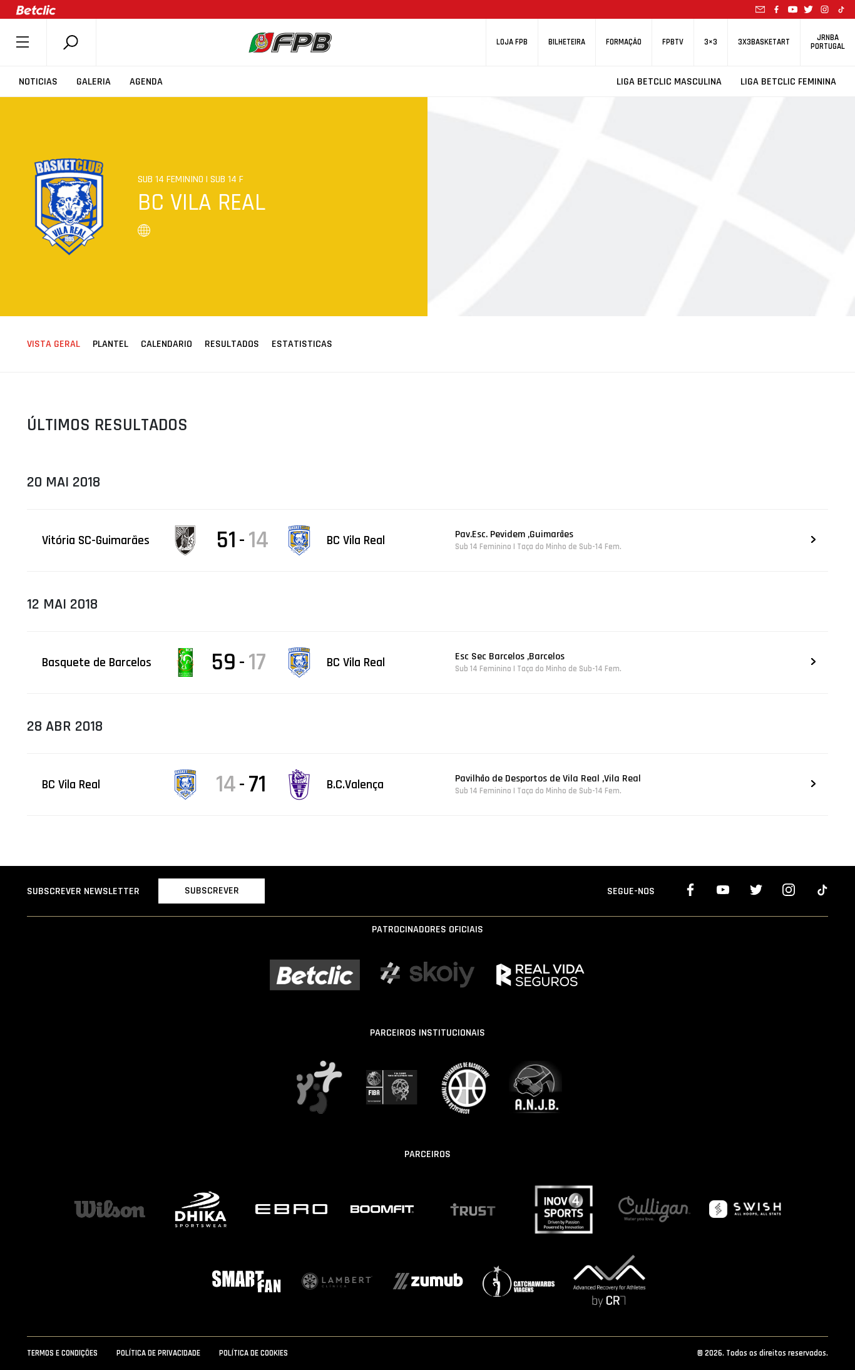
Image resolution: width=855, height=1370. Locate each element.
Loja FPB (512, 42)
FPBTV (672, 42)
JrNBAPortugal (828, 42)
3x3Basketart (764, 42)
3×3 (710, 42)
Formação (624, 42)
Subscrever (212, 890)
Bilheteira (566, 42)
